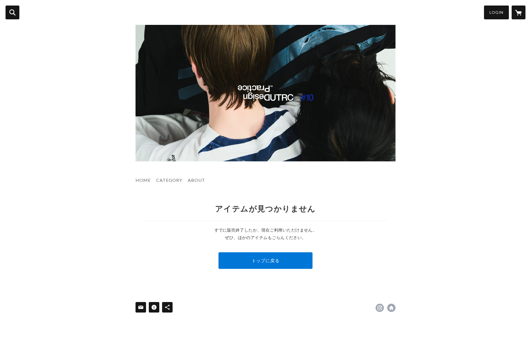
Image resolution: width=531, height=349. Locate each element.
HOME (143, 180)
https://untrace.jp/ (391, 308)
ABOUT (196, 180)
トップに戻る (266, 260)
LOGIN (496, 12)
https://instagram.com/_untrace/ (380, 308)
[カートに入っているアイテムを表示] (518, 12)
